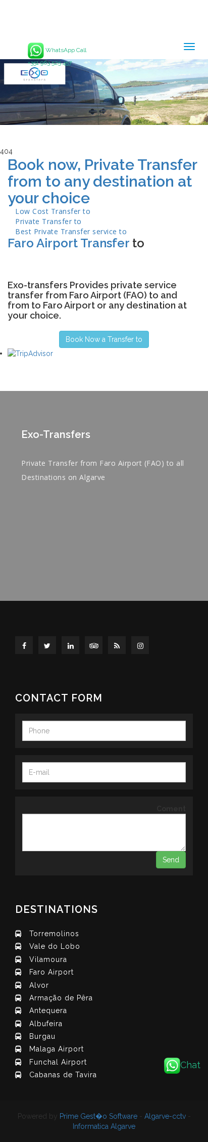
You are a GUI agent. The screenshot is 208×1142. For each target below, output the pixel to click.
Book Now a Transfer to (104, 339)
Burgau (42, 1036)
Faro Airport (51, 972)
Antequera (48, 1010)
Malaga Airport (56, 1049)
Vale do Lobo (54, 946)
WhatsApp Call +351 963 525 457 (57, 56)
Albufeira (46, 1024)
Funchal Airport (58, 1062)
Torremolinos (54, 934)
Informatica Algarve (104, 1126)
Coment (171, 809)
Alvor (39, 985)
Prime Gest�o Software (98, 1116)
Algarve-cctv (165, 1116)
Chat (190, 1065)
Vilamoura (48, 959)
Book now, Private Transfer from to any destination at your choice (102, 181)
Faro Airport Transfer (68, 243)
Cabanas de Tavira (63, 1075)
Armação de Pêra (61, 998)
